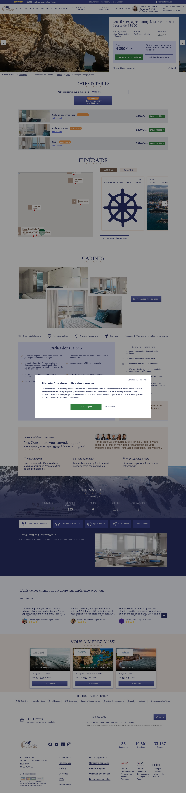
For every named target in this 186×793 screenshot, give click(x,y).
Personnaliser (110, 406)
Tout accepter (86, 407)
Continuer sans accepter (137, 380)
